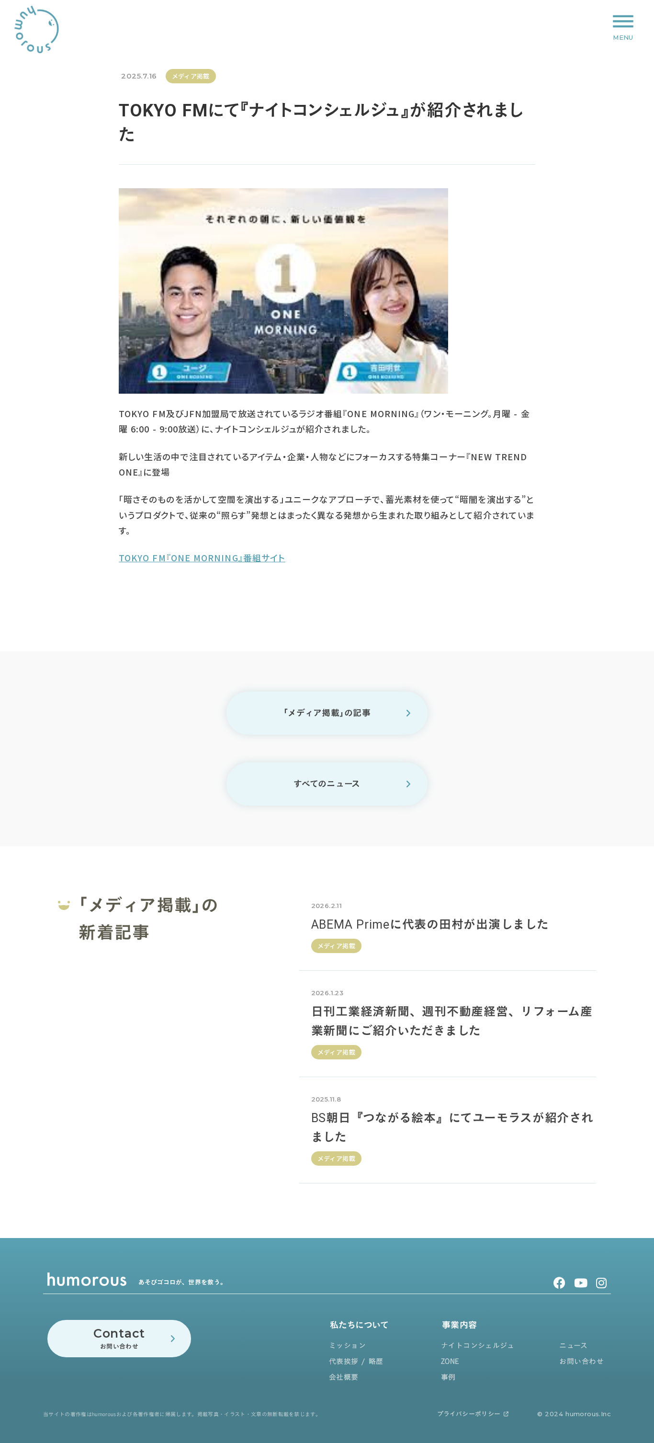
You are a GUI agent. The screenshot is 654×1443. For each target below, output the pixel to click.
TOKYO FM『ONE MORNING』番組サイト (202, 557)
